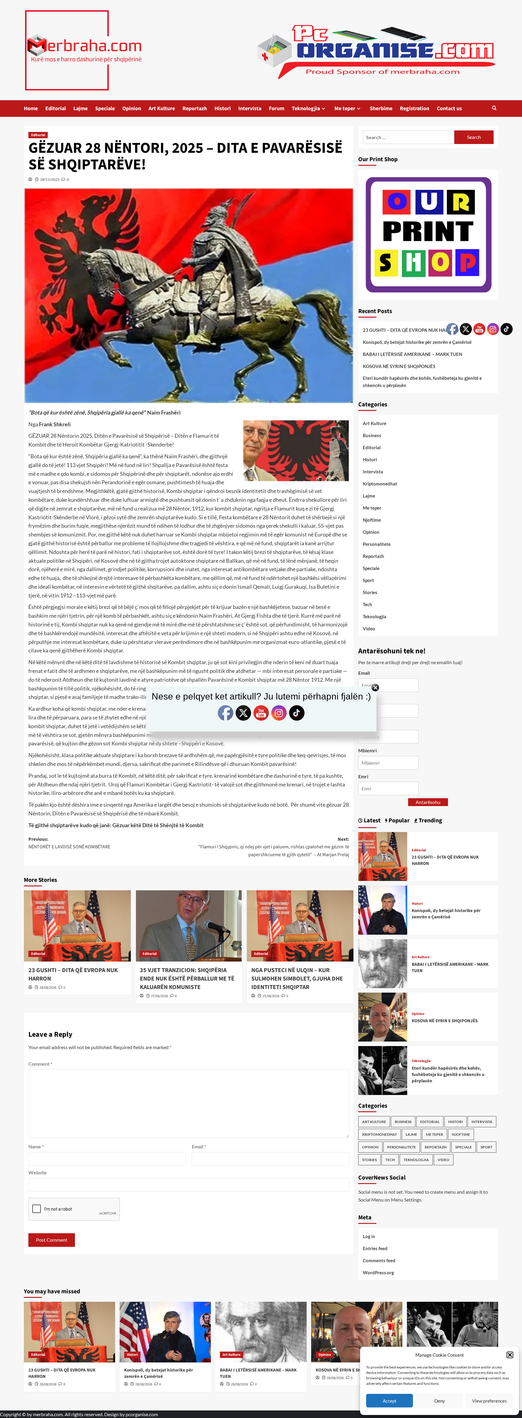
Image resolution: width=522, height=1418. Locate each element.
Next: (273, 847)
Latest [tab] (371, 820)
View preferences (489, 1401)
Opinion (131, 108)
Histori (222, 108)
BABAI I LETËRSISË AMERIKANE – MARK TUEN (412, 354)
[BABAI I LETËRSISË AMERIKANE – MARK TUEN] (382, 963)
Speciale (105, 108)
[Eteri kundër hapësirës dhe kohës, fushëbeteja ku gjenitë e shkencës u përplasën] (382, 1070)
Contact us (449, 108)
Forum (276, 108)
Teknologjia (306, 108)
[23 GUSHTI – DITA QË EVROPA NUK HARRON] (77, 926)
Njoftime (372, 520)
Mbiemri (367, 750)
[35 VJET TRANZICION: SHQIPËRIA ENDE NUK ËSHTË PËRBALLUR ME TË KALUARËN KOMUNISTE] (188, 926)
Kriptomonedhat (380, 483)
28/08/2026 (48, 987)
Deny (439, 1401)
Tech (367, 604)
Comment (40, 1064)
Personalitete (377, 544)
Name (36, 1146)
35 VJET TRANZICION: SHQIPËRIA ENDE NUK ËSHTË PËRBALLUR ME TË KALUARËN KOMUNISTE (187, 978)
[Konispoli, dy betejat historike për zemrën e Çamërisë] (382, 909)
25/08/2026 (271, 996)
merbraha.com (48, 1414)
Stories (370, 592)
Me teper (344, 108)
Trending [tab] (429, 820)
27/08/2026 (159, 996)
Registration (414, 108)
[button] (510, 1355)
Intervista (249, 108)
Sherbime (381, 108)
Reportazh (194, 108)
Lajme (80, 108)
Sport (368, 580)
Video (369, 628)
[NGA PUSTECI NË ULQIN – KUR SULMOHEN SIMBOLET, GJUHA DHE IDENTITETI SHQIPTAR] (300, 926)
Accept (390, 1401)
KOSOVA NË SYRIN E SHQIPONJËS (399, 366)
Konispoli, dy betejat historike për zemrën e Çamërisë (417, 342)
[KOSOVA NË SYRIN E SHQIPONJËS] (382, 1016)
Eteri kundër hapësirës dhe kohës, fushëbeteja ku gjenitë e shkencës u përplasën (422, 381)
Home (31, 108)
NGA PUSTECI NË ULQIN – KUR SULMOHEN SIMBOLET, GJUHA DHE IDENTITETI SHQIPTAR (297, 978)
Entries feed (375, 1248)
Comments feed (379, 1260)
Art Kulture (162, 108)
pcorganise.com (142, 1414)
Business (372, 435)
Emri (363, 776)
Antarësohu (428, 802)
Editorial (55, 108)
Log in (369, 1236)
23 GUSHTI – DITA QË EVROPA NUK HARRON (411, 330)
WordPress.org (378, 1272)
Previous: (69, 843)
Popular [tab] (398, 820)
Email (199, 1146)
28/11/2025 (50, 179)
